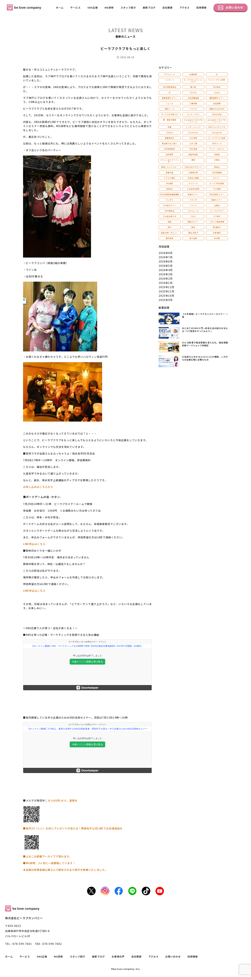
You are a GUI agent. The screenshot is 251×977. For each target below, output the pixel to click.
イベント (193, 205)
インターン (169, 79)
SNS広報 (92, 7)
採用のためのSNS (217, 109)
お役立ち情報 (193, 178)
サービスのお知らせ (169, 114)
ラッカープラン (193, 114)
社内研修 (169, 154)
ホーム (60, 7)
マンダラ (169, 200)
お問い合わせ (234, 7)
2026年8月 (166, 253)
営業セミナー (216, 200)
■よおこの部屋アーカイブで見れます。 (47, 856)
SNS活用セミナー (217, 194)
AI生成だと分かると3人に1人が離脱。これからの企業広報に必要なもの (205, 358)
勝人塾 (193, 87)
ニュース (169, 103)
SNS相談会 (170, 210)
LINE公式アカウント (193, 167)
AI (217, 74)
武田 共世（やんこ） (169, 232)
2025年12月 (166, 287)
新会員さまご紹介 (169, 143)
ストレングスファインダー (169, 161)
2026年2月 (166, 278)
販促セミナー (193, 221)
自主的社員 (193, 154)
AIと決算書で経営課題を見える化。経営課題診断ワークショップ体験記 (205, 344)
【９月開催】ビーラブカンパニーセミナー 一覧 (205, 315)
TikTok (193, 92)
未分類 (217, 238)
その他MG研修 (193, 189)
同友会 (217, 167)
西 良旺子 (217, 227)
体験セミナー (193, 194)
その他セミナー (169, 205)
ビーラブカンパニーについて (193, 80)
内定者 (217, 154)
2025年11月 (166, 291)
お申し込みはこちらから (38, 487)
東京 (193, 227)
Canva (217, 92)
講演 (193, 160)
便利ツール (169, 109)
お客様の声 (193, 172)
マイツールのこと (216, 149)
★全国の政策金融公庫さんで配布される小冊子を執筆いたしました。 (65, 869)
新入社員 (193, 238)
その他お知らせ (169, 216)
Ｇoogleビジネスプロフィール (193, 121)
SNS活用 (193, 149)
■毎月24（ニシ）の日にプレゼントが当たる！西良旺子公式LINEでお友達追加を (73, 828)
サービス (75, 7)
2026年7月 (166, 257)
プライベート (169, 74)
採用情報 (201, 7)
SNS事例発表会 (169, 87)
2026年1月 (166, 283)
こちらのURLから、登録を (61, 800)
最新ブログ (149, 7)
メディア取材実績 (217, 221)
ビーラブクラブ (217, 210)
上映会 (217, 205)
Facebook (193, 132)
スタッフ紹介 (128, 7)
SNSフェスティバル (216, 127)
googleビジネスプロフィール (217, 121)
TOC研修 (193, 138)
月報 (169, 127)
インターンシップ (193, 127)
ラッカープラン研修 (216, 79)
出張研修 (193, 74)
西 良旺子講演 (169, 120)
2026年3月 (166, 274)
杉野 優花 (217, 232)
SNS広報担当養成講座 (169, 194)
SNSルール (217, 143)
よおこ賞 (193, 143)
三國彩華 (193, 103)
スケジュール (193, 210)
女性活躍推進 (193, 98)
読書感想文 (169, 138)
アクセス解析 (169, 178)
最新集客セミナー (169, 98)
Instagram (217, 132)
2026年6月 (166, 261)
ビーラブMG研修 (217, 183)
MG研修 (109, 7)
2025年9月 (166, 300)
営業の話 (169, 172)
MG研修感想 (169, 149)
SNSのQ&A (217, 114)
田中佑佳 (169, 238)
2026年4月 (166, 270)
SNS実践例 (217, 172)
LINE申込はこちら (34, 544)
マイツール (193, 183)
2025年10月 (166, 295)
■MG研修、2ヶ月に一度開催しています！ (49, 863)
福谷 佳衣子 (193, 232)
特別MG (169, 189)
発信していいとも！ (169, 167)
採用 (169, 221)
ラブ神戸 (217, 216)
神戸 (169, 227)
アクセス (184, 7)
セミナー (217, 178)
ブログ (193, 216)
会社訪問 (217, 103)
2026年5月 (166, 265)
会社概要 (167, 7)
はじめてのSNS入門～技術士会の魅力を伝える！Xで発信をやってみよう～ (205, 329)
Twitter (169, 132)
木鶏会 (217, 160)
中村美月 (217, 87)
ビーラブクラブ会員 (216, 138)
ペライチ (193, 109)
